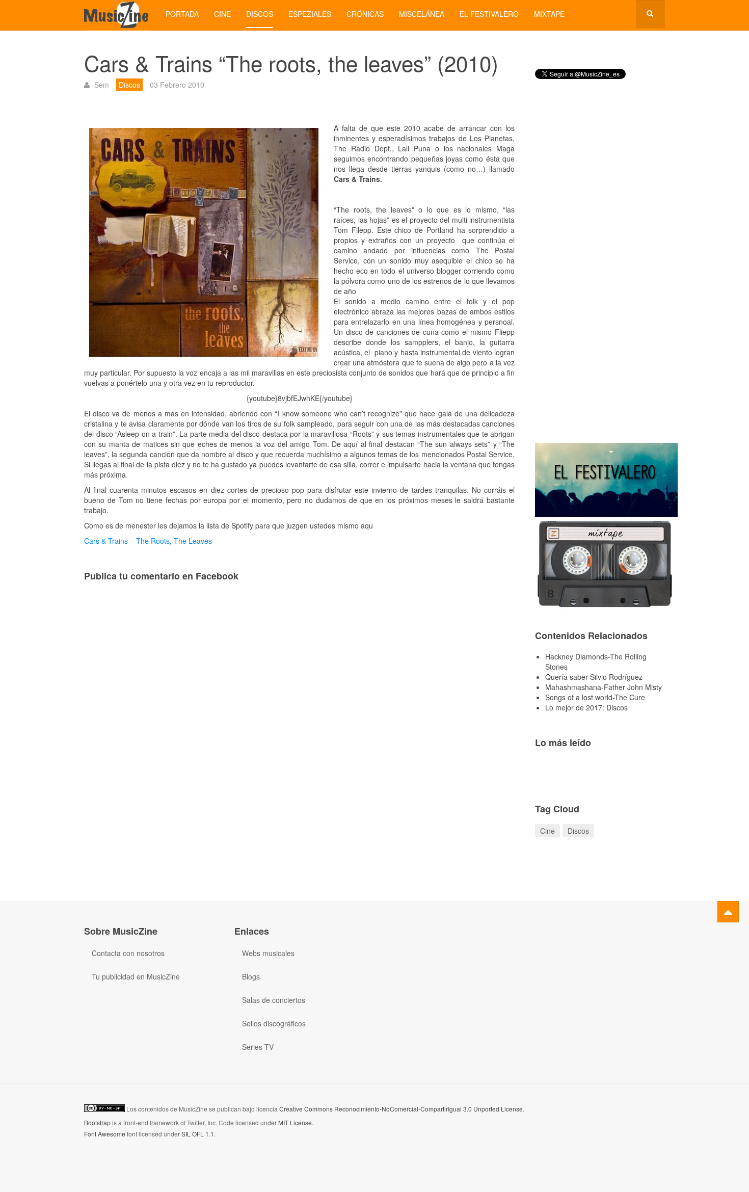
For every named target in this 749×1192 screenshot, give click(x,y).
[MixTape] (606, 563)
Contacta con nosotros (128, 953)
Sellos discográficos (274, 1023)
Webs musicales (268, 953)
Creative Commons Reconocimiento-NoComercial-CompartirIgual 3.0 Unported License (401, 1108)
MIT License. (295, 1122)
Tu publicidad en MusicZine (136, 976)
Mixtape (549, 14)
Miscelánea (421, 14)
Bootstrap (97, 1122)
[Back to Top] (728, 911)
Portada (182, 14)
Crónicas (365, 14)
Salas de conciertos (273, 1000)
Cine (222, 14)
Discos (259, 14)
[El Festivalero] (606, 478)
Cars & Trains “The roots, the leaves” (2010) (291, 62)
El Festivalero (489, 14)
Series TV (258, 1047)
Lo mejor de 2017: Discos (586, 707)
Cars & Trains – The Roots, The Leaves (148, 541)
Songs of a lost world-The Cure (595, 697)
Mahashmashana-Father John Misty (603, 687)
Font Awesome (104, 1133)
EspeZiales (309, 14)
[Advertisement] (600, 269)
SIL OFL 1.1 (197, 1133)
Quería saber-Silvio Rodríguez (594, 677)
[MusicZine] (117, 14)
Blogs (251, 976)
